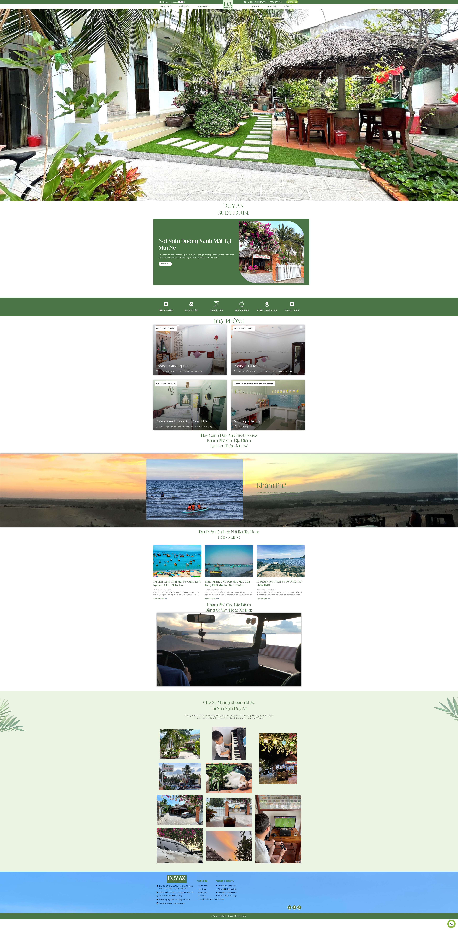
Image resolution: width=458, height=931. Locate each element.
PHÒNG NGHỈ (204, 6)
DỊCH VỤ (255, 6)
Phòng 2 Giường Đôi (251, 366)
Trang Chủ (165, 6)
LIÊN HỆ (288, 6)
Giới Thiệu (203, 886)
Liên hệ (202, 896)
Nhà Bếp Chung (247, 421)
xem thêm (165, 264)
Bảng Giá (203, 892)
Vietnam (165, 2)
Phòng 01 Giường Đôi (227, 886)
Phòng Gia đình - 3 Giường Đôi (181, 421)
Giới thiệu (184, 6)
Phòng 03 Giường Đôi (227, 892)
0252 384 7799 (261, 2)
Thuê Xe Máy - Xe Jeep (227, 896)
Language (174, 2)
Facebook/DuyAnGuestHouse (206, 899)
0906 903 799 (276, 2)
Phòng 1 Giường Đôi (172, 366)
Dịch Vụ (202, 889)
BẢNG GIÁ (271, 6)
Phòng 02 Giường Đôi (227, 889)
